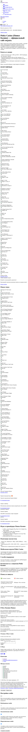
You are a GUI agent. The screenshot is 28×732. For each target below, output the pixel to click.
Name (2, 640)
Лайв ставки (7, 10)
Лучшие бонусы (8, 7)
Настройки (3, 690)
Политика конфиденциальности (10, 660)
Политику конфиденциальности (16, 688)
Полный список (4, 276)
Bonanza (7, 12)
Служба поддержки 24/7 (7, 25)
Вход (2, 16)
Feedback (2, 643)
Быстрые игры (8, 14)
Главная (5, 658)
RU (4, 22)
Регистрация (6, 16)
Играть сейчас (4, 284)
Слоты (4, 21)
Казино (6, 5)
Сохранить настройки (5, 730)
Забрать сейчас (4, 32)
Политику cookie (4, 688)
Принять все (8, 690)
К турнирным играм (5, 500)
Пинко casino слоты (9, 8)
